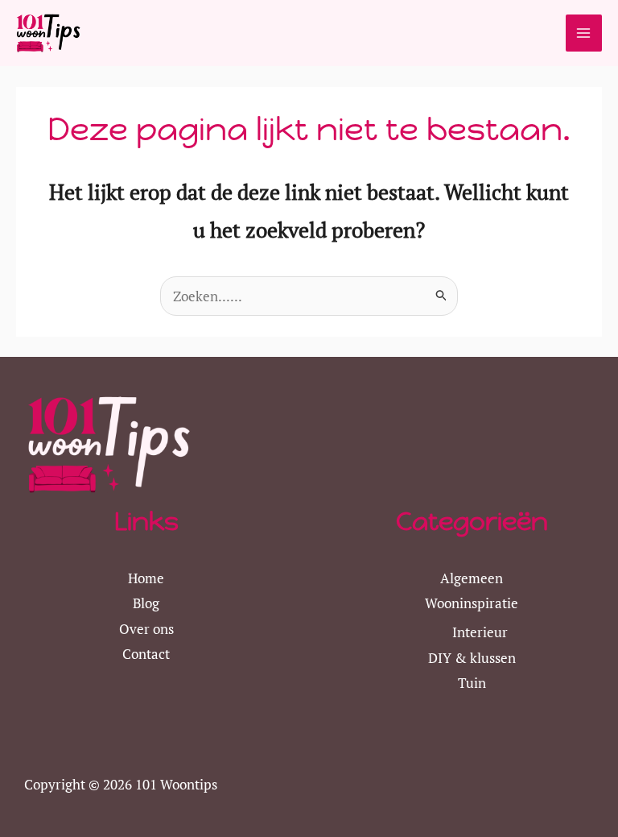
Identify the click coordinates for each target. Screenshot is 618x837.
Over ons (146, 628)
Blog (146, 603)
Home (146, 578)
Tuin (472, 682)
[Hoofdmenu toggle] (584, 33)
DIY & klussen (472, 657)
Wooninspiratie (471, 603)
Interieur (480, 632)
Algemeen (471, 578)
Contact (146, 653)
